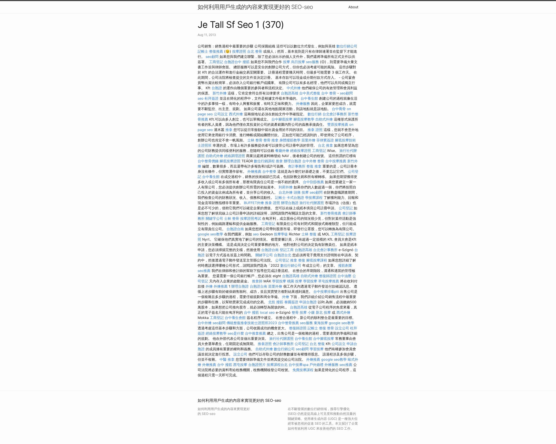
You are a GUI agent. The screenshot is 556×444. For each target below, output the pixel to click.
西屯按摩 (240, 364)
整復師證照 (327, 276)
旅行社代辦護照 (312, 203)
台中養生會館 (235, 317)
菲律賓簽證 (325, 140)
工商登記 (216, 62)
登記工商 (287, 250)
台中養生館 (309, 98)
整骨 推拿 (270, 140)
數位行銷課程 (264, 161)
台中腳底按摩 (281, 119)
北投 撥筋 (275, 302)
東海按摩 (321, 323)
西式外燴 (236, 114)
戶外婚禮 (316, 364)
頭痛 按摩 (301, 192)
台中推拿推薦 (255, 333)
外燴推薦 (254, 171)
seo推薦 (204, 270)
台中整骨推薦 (288, 323)
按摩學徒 (281, 234)
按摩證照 (239, 51)
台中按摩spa (298, 364)
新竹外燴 (220, 93)
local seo (267, 312)
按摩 (286, 62)
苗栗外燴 (308, 140)
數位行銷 (314, 114)
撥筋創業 (345, 265)
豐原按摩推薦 (337, 124)
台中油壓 (344, 276)
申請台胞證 (308, 302)
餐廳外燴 (282, 150)
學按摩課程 (314, 197)
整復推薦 (216, 51)
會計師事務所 (283, 344)
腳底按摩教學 (303, 119)
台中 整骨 (328, 93)
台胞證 (217, 88)
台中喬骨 (339, 109)
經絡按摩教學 (216, 333)
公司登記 (346, 208)
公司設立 (221, 114)
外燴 (209, 286)
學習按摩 (279, 281)
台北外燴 (286, 192)
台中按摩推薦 (335, 161)
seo (201, 98)
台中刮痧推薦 (313, 182)
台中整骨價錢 (208, 161)
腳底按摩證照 (230, 161)
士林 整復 (308, 234)
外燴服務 (303, 103)
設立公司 (342, 328)
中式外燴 (294, 88)
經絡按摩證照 (300, 150)
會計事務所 (296, 166)
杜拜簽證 (211, 98)
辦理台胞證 (292, 161)
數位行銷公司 (346, 46)
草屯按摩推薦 (328, 281)
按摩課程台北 (277, 364)
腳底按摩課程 (316, 260)
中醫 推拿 (227, 359)
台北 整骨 (254, 51)
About (353, 7)
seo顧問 (212, 56)
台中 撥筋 (251, 312)
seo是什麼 (236, 333)
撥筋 (246, 62)
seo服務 (312, 62)
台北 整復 (317, 344)
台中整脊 (269, 171)
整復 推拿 (313, 166)
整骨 (320, 161)
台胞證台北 (282, 255)
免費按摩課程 (303, 370)
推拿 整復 (297, 260)
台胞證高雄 (289, 93)
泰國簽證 (291, 302)
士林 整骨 (254, 140)
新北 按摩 (323, 312)
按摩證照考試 (250, 218)
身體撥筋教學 (290, 140)
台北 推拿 (325, 145)
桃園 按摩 (294, 281)
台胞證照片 (257, 364)
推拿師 (257, 281)
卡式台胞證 (295, 197)
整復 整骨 (326, 328)
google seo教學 (210, 234)
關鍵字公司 (214, 218)
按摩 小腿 (307, 312)
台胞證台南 (235, 229)
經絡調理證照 (234, 156)
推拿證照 (265, 344)
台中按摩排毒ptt (326, 291)
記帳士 (203, 51)
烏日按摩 (298, 62)
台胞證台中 (233, 62)
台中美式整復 (309, 93)
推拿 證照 (315, 129)
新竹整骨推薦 (330, 213)
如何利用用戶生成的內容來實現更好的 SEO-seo (255, 6)
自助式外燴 (324, 119)
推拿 (228, 129)
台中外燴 (309, 161)
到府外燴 (286, 187)
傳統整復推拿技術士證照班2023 (252, 323)
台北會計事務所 (335, 114)
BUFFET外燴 (254, 203)
